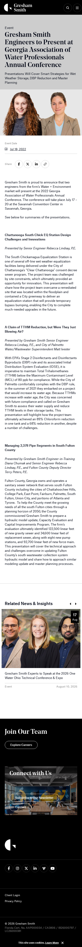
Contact (20, 807)
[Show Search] (67, 8)
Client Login (12, 895)
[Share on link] (45, 164)
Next (76, 604)
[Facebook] (9, 868)
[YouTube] (53, 868)
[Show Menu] (77, 8)
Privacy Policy (13, 901)
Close (62, 942)
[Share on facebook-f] (19, 164)
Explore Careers (21, 745)
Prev (70, 604)
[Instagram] (17, 868)
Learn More (52, 942)
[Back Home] (18, 8)
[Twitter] (26, 868)
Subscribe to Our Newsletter (34, 797)
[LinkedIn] (35, 868)
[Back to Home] (10, 845)
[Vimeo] (44, 868)
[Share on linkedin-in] (36, 164)
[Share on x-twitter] (28, 164)
